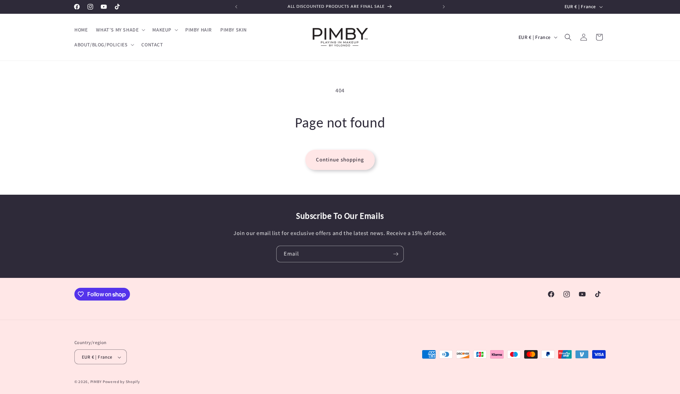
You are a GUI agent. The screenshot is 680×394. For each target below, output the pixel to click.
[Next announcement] (444, 6)
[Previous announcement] (236, 6)
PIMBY (96, 381)
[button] (120, 29)
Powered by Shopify (121, 381)
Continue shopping (340, 159)
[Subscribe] (395, 254)
